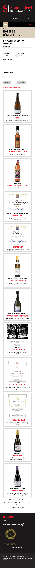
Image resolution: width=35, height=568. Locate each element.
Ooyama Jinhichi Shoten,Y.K (17, 316)
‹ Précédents (21, 499)
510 (8, 502)
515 (26, 502)
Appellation (6, 46)
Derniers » (20, 507)
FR (27, 14)
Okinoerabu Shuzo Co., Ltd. (17, 185)
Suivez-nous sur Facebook (12, 524)
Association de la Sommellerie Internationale (10, 536)
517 (17, 504)
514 (22, 502)
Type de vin (20, 53)
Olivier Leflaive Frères (17, 280)
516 (29, 502)
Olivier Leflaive (17, 215)
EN (30, 14)
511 (12, 502)
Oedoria (17, 118)
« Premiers (12, 499)
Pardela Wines (17, 455)
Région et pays (7, 59)
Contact (6, 520)
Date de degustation (9, 72)
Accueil (5, 29)
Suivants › (13, 507)
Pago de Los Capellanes (17, 349)
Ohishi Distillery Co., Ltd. (17, 151)
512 (15, 502)
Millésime (6, 53)
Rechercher (6, 66)
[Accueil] (17, 9)
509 (5, 502)
